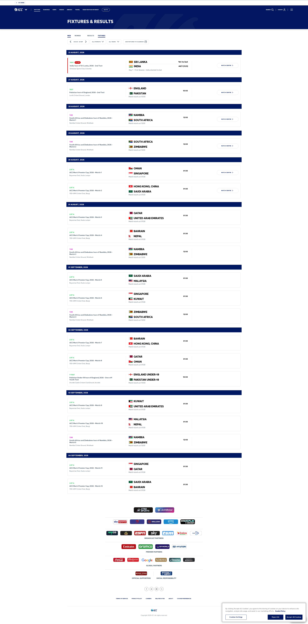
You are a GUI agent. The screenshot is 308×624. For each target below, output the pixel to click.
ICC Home (21, 2)
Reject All (275, 617)
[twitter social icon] (162, 589)
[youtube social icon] (151, 589)
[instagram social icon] (156, 589)
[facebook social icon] (146, 589)
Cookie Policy (280, 611)
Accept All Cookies (294, 617)
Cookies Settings (235, 617)
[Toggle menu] (292, 10)
